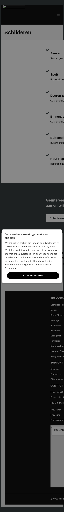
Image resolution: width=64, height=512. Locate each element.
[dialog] (32, 256)
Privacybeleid (11, 268)
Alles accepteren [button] (33, 275)
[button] (58, 15)
